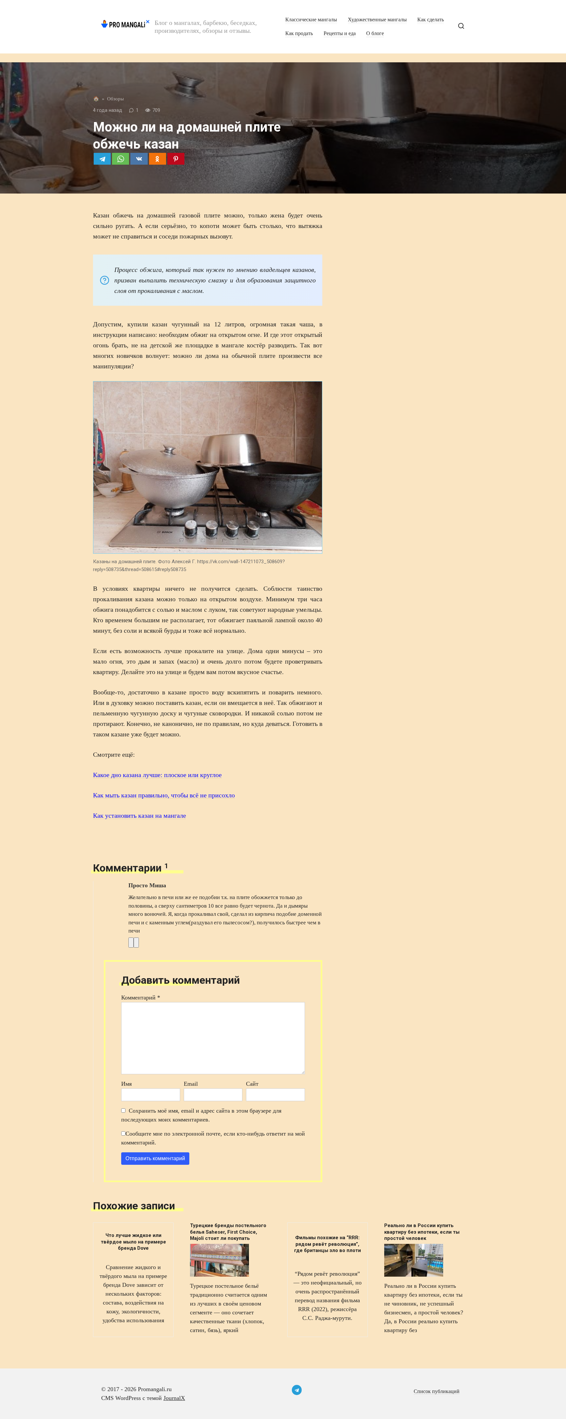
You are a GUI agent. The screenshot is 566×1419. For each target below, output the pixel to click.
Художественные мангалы (377, 20)
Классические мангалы (311, 20)
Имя (126, 1083)
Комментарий (140, 997)
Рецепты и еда (340, 33)
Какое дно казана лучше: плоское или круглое (157, 774)
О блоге (375, 33)
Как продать (299, 33)
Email (191, 1083)
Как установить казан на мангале (139, 815)
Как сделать (430, 20)
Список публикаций (437, 1391)
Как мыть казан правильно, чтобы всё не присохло (164, 795)
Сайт (252, 1083)
